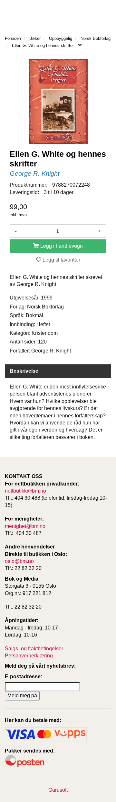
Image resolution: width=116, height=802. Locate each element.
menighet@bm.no (25, 526)
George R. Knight (35, 173)
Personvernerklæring (29, 655)
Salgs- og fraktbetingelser (34, 648)
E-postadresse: (23, 676)
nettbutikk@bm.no (25, 491)
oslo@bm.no (19, 561)
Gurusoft (58, 790)
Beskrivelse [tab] (24, 371)
